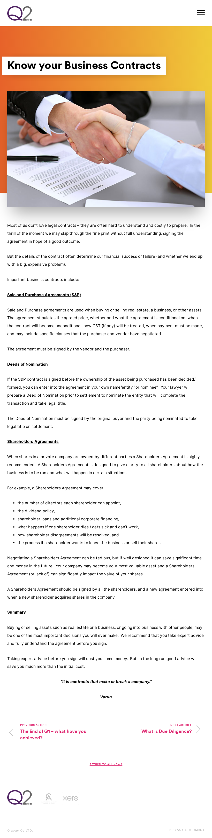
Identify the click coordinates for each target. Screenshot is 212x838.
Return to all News (106, 764)
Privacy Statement (187, 829)
